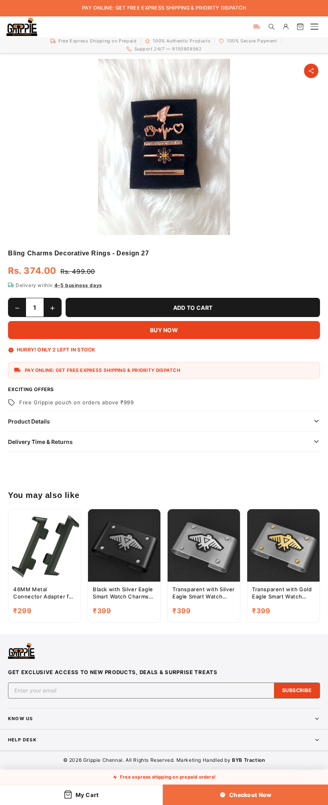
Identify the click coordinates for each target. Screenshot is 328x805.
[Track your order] (257, 27)
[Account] (285, 27)
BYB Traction (248, 760)
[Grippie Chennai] (21, 27)
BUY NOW (164, 330)
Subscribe (297, 690)
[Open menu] (314, 27)
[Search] (271, 27)
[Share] (311, 71)
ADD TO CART (192, 307)
